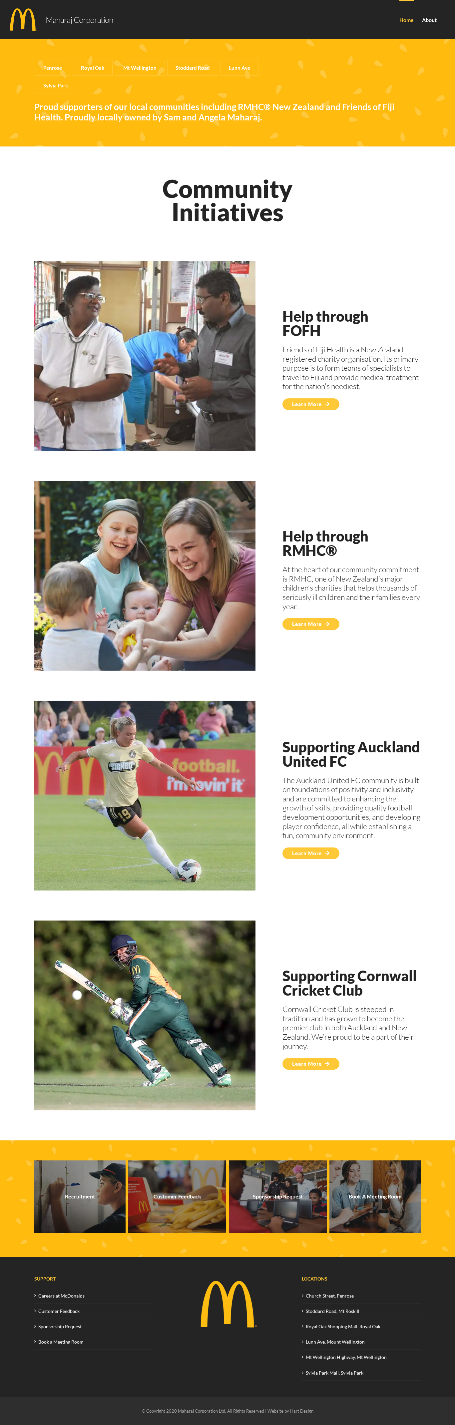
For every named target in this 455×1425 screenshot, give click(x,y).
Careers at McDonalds (61, 1296)
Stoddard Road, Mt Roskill (332, 1311)
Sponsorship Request (60, 1326)
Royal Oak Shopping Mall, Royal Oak (343, 1326)
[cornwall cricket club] (144, 923)
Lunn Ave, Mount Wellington (335, 1342)
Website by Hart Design (290, 1411)
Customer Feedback (59, 1311)
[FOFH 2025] (144, 264)
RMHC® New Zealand (281, 106)
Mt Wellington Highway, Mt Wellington (346, 1357)
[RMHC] (144, 483)
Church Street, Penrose (330, 1296)
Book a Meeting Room (61, 1342)
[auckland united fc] (144, 703)
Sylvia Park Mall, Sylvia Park (334, 1373)
